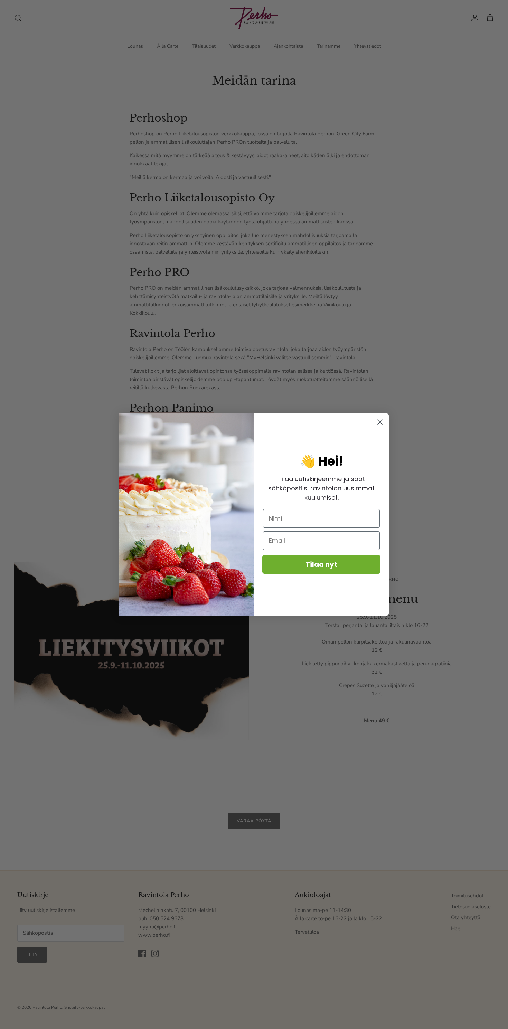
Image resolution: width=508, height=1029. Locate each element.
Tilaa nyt (321, 564)
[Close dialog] (380, 422)
